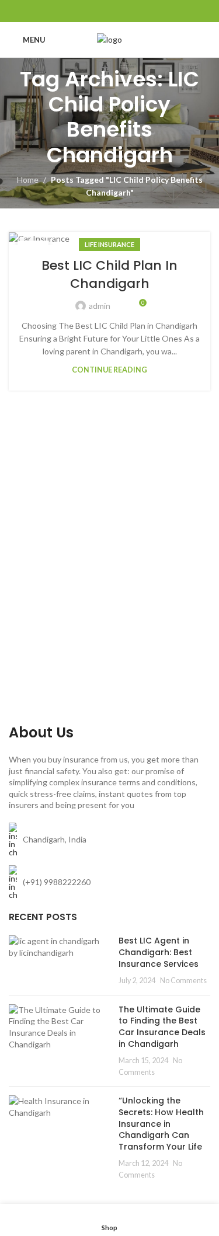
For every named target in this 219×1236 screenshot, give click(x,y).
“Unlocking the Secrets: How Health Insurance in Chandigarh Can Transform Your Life (161, 1123)
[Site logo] (109, 39)
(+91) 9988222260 (57, 882)
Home (28, 179)
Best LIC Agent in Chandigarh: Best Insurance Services (159, 952)
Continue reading (109, 369)
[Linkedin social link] (124, 11)
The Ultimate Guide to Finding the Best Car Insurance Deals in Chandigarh (162, 1027)
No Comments (183, 980)
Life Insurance (109, 244)
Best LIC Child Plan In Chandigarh (109, 274)
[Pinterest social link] (109, 11)
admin (99, 306)
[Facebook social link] (79, 11)
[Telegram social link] (138, 11)
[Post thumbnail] (59, 960)
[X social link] (95, 11)
